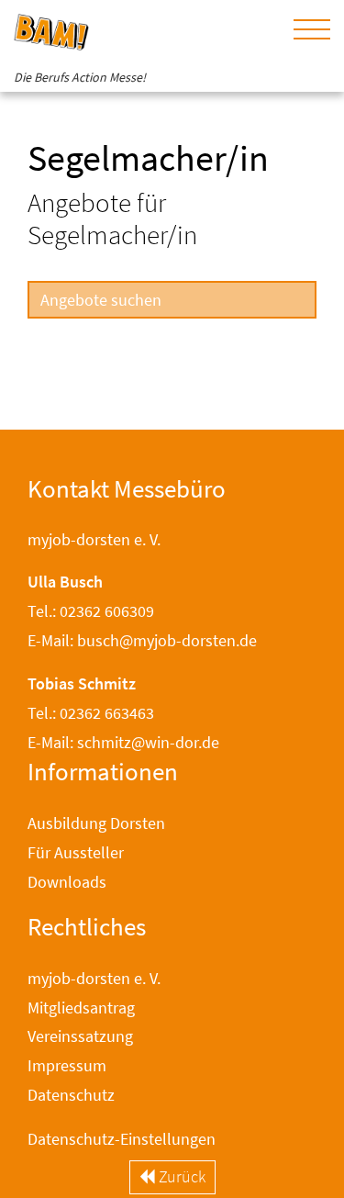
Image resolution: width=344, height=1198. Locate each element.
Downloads (67, 881)
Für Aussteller (76, 852)
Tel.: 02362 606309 (91, 610)
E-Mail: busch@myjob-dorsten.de (142, 640)
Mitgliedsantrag (81, 1007)
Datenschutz (71, 1094)
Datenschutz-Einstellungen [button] (122, 1138)
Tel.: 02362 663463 (91, 712)
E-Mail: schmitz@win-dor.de (123, 742)
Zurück (180, 1176)
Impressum (67, 1065)
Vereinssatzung (80, 1036)
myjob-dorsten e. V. (94, 978)
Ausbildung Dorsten (96, 823)
